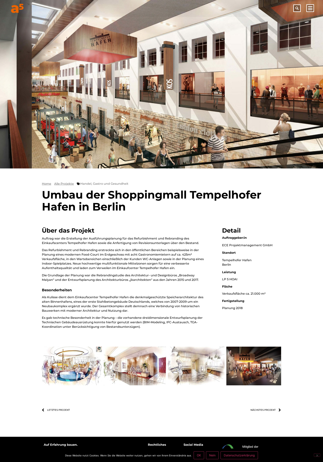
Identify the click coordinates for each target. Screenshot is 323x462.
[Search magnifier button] (297, 8)
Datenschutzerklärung (239, 455)
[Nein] (317, 455)
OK (199, 455)
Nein (212, 455)
